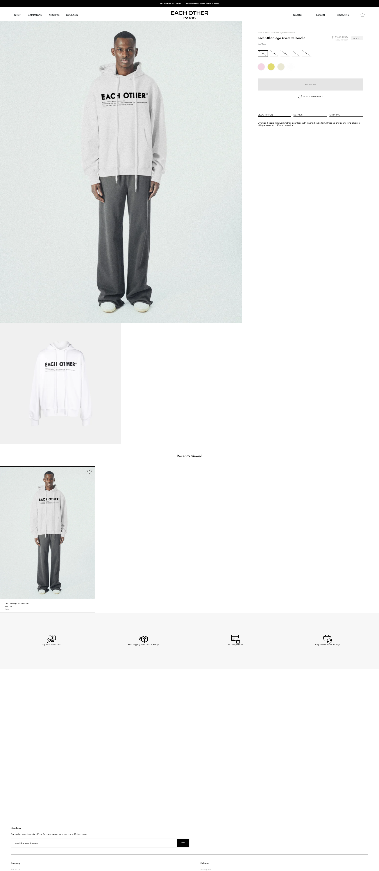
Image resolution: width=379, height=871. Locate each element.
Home (260, 33)
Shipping (334, 115)
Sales (267, 33)
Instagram (205, 869)
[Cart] (362, 15)
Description (265, 115)
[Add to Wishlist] (89, 472)
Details (298, 115)
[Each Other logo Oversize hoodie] (47, 533)
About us (15, 869)
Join (183, 843)
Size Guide (262, 44)
